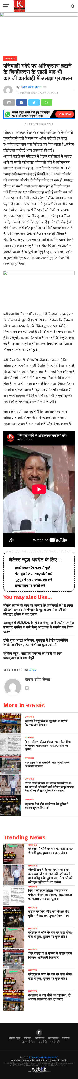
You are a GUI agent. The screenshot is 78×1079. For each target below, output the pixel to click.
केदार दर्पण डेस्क (31, 87)
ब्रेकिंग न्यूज (14, 1038)
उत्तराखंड (39, 1038)
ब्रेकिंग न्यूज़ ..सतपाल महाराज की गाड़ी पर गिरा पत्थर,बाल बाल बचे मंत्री (32, 655)
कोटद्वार (32, 670)
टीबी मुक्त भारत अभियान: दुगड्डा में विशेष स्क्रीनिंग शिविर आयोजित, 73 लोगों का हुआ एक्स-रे (35, 642)
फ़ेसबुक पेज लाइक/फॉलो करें (32, 573)
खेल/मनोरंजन (28, 1041)
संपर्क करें (55, 1041)
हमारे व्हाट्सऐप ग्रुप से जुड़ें (31, 567)
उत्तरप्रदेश (53, 1038)
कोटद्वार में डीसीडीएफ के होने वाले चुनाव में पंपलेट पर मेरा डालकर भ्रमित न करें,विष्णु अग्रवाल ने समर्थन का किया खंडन (38, 627)
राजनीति (43, 1041)
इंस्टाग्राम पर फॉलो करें (28, 585)
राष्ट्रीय (65, 1038)
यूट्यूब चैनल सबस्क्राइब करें (32, 579)
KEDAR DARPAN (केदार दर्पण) (43, 1057)
